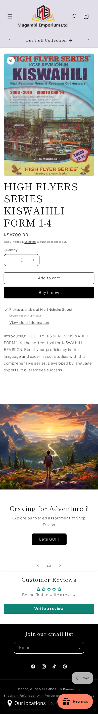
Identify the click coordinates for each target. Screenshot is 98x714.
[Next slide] (60, 565)
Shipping (30, 241)
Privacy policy (55, 695)
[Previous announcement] (9, 40)
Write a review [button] (49, 608)
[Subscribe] (78, 648)
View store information (29, 322)
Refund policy (30, 695)
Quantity (11, 250)
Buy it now (49, 292)
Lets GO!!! (49, 539)
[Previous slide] (37, 565)
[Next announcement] (88, 40)
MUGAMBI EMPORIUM (46, 689)
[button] (10, 16)
